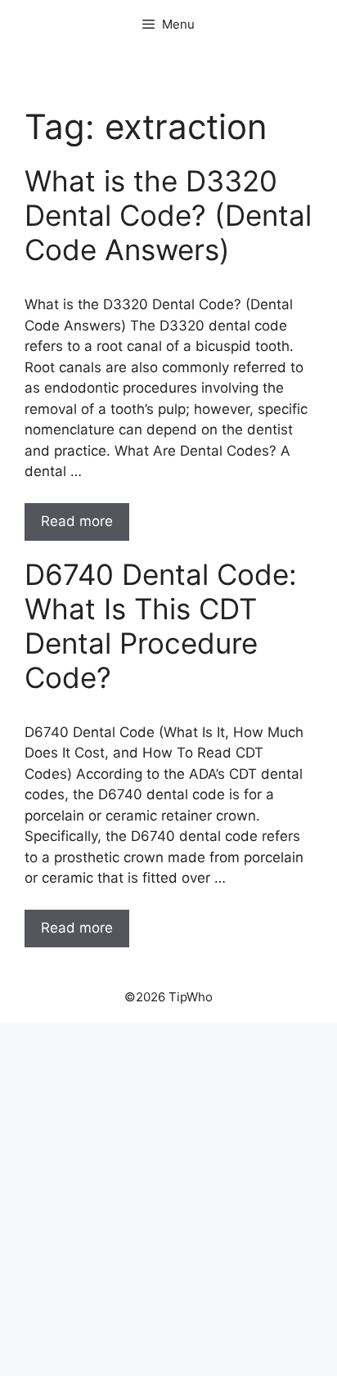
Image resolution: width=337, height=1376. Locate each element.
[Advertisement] (168, 1199)
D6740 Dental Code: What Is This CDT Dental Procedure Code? (161, 626)
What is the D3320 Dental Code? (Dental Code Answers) (168, 215)
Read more (77, 521)
